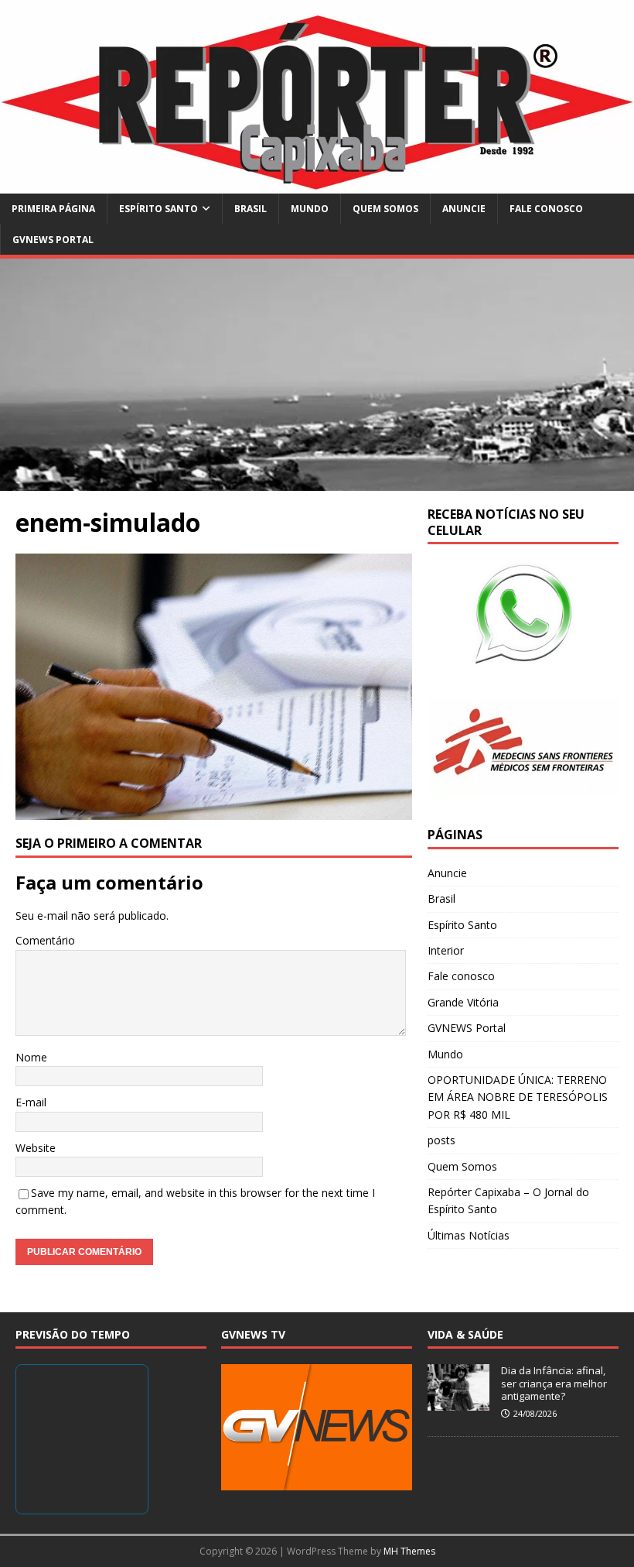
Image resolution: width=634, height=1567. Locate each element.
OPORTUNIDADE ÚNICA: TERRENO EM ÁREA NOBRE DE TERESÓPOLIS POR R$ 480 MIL (518, 1097)
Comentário (45, 940)
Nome (31, 1057)
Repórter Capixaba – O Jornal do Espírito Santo (508, 1200)
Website (35, 1147)
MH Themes (409, 1551)
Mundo (310, 208)
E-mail (30, 1102)
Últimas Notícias (469, 1235)
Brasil (250, 208)
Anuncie (464, 208)
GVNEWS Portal (53, 239)
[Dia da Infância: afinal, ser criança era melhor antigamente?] (458, 1402)
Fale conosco (546, 208)
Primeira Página (53, 208)
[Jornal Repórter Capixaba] (317, 184)
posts (441, 1140)
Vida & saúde (465, 1334)
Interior (446, 950)
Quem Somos (385, 208)
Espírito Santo (158, 208)
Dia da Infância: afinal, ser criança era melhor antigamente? (554, 1383)
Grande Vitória (463, 1002)
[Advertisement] (317, 374)
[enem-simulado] (213, 811)
